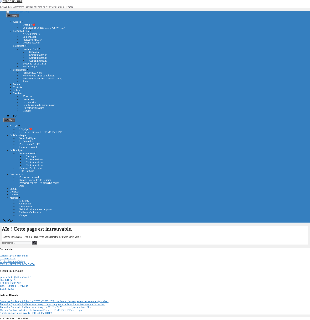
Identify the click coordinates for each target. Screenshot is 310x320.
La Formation (29, 36)
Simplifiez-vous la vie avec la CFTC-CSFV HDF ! (26, 313)
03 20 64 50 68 (8, 258)
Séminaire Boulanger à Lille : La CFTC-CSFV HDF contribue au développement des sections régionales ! (54, 301)
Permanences (19, 69)
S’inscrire (27, 96)
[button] (14, 116)
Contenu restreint (31, 42)
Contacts (17, 87)
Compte (27, 110)
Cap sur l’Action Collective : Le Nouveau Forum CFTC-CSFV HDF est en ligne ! (42, 310)
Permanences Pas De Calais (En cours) (42, 78)
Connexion (28, 99)
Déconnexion (29, 102)
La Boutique (19, 45)
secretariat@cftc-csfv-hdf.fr (14, 255)
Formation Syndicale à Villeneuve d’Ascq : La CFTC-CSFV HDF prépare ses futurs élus (45, 307)
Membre (17, 93)
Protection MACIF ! (33, 39)
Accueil (17, 21)
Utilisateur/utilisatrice (33, 108)
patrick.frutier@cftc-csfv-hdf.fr (15, 277)
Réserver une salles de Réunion (39, 75)
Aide (25, 81)
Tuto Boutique (30, 66)
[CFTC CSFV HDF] (17, 12)
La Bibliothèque (21, 31)
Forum (16, 84)
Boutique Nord (30, 49)
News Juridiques (31, 33)
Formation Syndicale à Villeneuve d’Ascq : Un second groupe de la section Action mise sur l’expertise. (52, 304)
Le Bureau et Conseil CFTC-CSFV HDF (44, 27)
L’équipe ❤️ (29, 24)
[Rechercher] (34, 243)
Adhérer (17, 90)
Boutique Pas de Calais (34, 63)
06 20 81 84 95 (8, 280)
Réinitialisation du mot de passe (39, 105)
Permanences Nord (32, 72)
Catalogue (34, 52)
